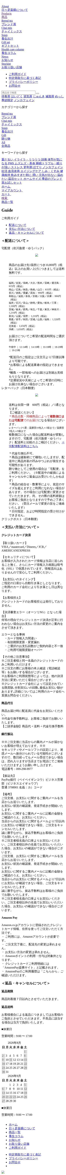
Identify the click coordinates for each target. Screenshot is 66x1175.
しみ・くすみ (51, 171)
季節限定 (7, 100)
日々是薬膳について (22, 1128)
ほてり (38, 167)
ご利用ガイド (17, 74)
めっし (59, 96)
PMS (11, 163)
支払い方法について (22, 228)
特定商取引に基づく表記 (25, 77)
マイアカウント (12, 190)
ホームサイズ (32, 178)
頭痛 (44, 159)
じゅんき (39, 96)
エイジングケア (31, 171)
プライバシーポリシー (23, 81)
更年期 (28, 167)
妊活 (4, 171)
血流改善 (14, 171)
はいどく (17, 96)
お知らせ (15, 1140)
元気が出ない (48, 174)
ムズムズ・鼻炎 (25, 163)
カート (6, 194)
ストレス (17, 167)
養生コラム (16, 1136)
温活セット (15, 178)
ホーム (6, 186)
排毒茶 (5, 96)
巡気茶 (27, 96)
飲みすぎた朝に (21, 174)
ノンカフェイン (24, 100)
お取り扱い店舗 (19, 1143)
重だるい (7, 159)
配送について (17, 225)
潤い (35, 174)
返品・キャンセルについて (26, 232)
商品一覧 (7, 202)
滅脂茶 (49, 96)
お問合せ (15, 85)
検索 (4, 198)
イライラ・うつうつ (27, 159)
